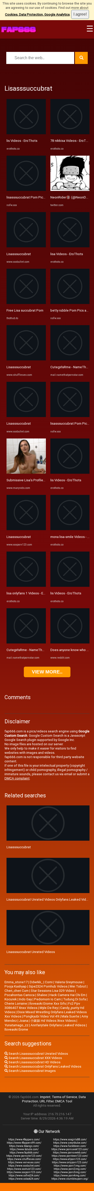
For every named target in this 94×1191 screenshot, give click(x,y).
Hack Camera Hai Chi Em (67, 995)
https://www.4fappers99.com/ (24, 1142)
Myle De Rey (49, 1008)
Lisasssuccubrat (19, 254)
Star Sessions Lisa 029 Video (52, 991)
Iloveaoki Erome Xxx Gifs (47, 1003)
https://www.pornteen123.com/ (70, 1156)
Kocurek (11, 999)
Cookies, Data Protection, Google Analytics (37, 14)
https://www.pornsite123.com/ (24, 1156)
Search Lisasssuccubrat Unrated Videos (38, 1053)
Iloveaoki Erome (16, 1029)
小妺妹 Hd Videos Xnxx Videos (53, 1020)
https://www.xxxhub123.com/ (24, 1169)
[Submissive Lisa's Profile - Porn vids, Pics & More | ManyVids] (26, 472)
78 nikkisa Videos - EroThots (71, 141)
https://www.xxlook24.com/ (24, 1178)
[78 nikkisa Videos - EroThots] (70, 133)
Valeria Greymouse (69, 982)
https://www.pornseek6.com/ (70, 1152)
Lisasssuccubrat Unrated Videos (31, 952)
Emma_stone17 (16, 982)
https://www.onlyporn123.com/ (70, 1162)
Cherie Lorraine (16, 1003)
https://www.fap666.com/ (24, 1152)
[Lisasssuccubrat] (26, 246)
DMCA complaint (17, 778)
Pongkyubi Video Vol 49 (41, 1016)
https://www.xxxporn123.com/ (24, 1172)
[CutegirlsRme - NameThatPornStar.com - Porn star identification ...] (26, 642)
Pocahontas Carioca (20, 995)
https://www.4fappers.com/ (24, 1139)
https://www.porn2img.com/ (70, 1169)
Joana (23, 1020)
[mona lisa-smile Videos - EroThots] (70, 529)
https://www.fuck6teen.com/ (69, 1146)
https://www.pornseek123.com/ (69, 1149)
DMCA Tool (63, 1101)
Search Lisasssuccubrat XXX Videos (35, 1058)
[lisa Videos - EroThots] (70, 246)
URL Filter (47, 1101)
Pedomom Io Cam (47, 999)
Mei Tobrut (78, 986)
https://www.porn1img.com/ (70, 1165)
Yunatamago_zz (16, 1025)
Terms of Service (64, 1097)
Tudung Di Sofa (74, 999)
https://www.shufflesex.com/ (24, 1159)
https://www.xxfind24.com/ (24, 1175)
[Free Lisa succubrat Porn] (26, 303)
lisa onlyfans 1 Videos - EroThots (31, 593)
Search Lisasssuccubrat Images (32, 1071)
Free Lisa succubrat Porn (25, 310)
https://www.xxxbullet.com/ (24, 1165)
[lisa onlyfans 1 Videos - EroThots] (26, 586)
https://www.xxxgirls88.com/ (70, 1139)
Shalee (42, 995)
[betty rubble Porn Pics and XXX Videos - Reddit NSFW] (70, 303)
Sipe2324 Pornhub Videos (48, 986)
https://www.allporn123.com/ (70, 1159)
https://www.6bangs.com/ (24, 1146)
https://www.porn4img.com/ (70, 1175)
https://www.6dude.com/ (24, 1149)
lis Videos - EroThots (22, 141)
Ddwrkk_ (36, 982)
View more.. (47, 671)
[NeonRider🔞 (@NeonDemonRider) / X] (70, 190)
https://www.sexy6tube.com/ (70, 1142)
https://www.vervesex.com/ (24, 1162)
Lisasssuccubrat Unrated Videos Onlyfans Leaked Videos (49, 899)
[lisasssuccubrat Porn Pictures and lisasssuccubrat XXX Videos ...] (26, 190)
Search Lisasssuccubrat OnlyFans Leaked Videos (44, 1066)
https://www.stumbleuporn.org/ (69, 1178)
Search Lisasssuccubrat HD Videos (34, 1062)
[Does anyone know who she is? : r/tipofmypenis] (70, 642)
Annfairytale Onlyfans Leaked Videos (58, 1025)
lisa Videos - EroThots (66, 254)
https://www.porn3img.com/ (70, 1172)
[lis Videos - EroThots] (26, 133)
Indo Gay (25, 999)
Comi (49, 982)
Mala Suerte (70, 1016)
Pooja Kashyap (16, 986)
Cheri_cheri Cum (17, 991)
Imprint (45, 1097)
